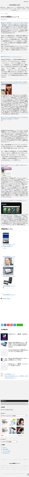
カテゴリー (3, 415)
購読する (4, 400)
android (5, 298)
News (8, 298)
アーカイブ (3, 441)
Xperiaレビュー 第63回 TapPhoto (17, 334)
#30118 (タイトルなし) (7, 459)
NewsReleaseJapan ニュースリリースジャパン (12, 56)
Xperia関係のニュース (10, 374)
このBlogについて (18, 459)
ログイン (5, 447)
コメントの (6, 451)
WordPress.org (6, 452)
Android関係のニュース (9, 244)
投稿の (5, 449)
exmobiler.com (14, 5)
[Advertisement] (12, 312)
